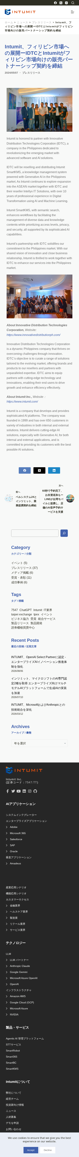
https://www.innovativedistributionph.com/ (33, 334)
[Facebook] (55, 2)
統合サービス (47, 618)
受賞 (33, 618)
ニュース (22, 22)
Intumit (37, 609)
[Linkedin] (24, 791)
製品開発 (36, 623)
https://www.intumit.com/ (22, 401)
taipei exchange (21, 614)
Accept (31, 1150)
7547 (14, 609)
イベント (17, 562)
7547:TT (31, 782)
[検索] (72, 2)
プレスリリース (42, 22)
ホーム (9, 22)
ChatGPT (25, 609)
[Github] (35, 791)
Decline (48, 1150)
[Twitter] (13, 791)
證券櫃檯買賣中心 (23, 627)
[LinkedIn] (54, 470)
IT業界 (48, 609)
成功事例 (17, 582)
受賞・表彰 (18, 577)
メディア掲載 (20, 572)
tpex (36, 614)
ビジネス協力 (20, 618)
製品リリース (20, 623)
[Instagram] (66, 2)
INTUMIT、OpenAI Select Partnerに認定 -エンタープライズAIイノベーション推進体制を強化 (39, 662)
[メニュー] (72, 12)
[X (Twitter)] (61, 2)
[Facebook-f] (8, 791)
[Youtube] (19, 791)
